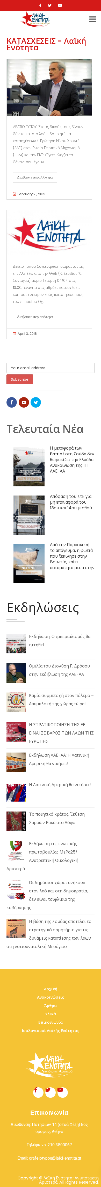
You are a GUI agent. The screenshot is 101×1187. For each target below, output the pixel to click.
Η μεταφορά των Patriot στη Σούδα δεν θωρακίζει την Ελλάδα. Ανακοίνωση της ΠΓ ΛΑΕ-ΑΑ (72, 459)
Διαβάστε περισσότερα (35, 177)
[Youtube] (60, 5)
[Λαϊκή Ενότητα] (36, 19)
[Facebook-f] (38, 1092)
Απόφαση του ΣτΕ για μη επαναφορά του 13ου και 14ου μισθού (71, 502)
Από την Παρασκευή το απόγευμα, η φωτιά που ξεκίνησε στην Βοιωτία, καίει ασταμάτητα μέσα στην (72, 556)
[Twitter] (50, 5)
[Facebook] (40, 5)
